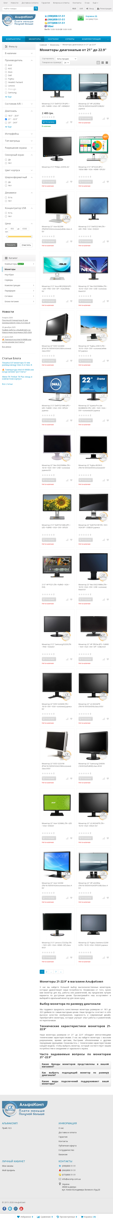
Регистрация (105, 8)
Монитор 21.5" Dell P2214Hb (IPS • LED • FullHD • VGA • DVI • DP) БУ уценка (56, 408)
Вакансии (63, 1154)
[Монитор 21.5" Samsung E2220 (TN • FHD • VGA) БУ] (57, 626)
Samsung (12, 92)
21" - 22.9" (13, 119)
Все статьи (7, 384)
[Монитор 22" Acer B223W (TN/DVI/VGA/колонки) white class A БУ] (57, 208)
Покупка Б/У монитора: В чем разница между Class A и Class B (16, 321)
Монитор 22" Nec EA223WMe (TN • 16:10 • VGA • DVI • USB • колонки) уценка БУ (56, 467)
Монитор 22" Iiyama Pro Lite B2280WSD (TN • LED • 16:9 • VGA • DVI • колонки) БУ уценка (92, 408)
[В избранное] (71, 122)
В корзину (50, 122)
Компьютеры (13, 39)
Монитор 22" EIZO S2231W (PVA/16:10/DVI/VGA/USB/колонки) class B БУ (56, 766)
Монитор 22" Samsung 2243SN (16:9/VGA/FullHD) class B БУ (92, 764)
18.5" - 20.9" (13, 115)
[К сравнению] (67, 122)
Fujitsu (11, 78)
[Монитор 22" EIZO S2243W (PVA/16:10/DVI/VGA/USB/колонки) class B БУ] (57, 328)
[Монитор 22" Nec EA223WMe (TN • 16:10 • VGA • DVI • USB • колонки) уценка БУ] (57, 447)
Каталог (13, 258)
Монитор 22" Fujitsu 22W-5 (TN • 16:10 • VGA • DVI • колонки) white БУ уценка (92, 348)
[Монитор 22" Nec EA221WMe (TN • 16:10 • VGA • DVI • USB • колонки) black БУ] (94, 567)
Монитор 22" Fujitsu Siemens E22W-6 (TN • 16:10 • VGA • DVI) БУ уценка (94, 943)
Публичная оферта (67, 1145)
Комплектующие (91, 39)
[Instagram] (15, 1209)
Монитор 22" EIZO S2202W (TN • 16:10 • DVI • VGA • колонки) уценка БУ (57, 706)
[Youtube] (21, 1209)
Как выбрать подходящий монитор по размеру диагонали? (75, 1074)
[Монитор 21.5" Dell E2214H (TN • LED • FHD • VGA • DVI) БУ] (94, 208)
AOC (10, 68)
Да (9, 159)
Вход (91, 8)
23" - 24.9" (13, 122)
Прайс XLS (7, 1128)
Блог (6, 3)
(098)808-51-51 (56, 16)
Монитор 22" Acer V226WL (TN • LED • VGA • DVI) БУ (57, 824)
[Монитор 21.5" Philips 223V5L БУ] (57, 149)
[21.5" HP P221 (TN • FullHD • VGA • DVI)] (57, 567)
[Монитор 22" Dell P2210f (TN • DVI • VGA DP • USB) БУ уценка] (94, 507)
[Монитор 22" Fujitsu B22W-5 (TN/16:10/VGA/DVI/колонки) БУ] (94, 447)
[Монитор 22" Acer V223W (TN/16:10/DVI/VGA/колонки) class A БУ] (57, 865)
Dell (10, 75)
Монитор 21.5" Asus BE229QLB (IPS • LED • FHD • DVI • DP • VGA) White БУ (56, 288)
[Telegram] (10, 1209)
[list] (102, 62)
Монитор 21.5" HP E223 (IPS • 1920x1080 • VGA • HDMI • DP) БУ (92, 168)
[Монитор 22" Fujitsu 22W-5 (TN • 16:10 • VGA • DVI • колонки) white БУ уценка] (94, 328)
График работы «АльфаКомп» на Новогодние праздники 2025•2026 (17, 331)
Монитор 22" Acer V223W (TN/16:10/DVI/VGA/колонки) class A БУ (57, 885)
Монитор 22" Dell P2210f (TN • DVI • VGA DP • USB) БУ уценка (93, 526)
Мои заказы (7, 1166)
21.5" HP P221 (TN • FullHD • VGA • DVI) (55, 585)
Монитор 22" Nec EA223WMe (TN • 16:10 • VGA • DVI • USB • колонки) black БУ (93, 288)
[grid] (98, 62)
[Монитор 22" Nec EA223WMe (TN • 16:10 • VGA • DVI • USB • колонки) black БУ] (94, 268)
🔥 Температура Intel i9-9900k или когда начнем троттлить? (16, 340)
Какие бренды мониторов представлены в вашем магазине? (75, 1065)
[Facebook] (4, 1209)
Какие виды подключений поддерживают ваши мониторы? (75, 1082)
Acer (10, 65)
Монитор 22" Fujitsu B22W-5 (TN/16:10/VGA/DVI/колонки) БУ (92, 466)
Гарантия (46, 3)
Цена (8, 223)
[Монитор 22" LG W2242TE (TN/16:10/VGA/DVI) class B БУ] (94, 686)
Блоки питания (12, 301)
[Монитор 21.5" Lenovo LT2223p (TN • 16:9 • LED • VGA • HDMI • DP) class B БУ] (57, 925)
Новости (14, 3)
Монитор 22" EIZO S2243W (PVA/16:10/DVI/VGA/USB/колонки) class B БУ (56, 348)
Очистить (26, 245)
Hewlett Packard (15, 82)
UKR (81, 8)
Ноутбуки (53, 39)
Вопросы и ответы (61, 3)
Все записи (6, 347)
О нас (87, 3)
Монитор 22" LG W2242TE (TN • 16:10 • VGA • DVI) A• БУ (91, 824)
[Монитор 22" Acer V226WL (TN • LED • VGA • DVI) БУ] (57, 805)
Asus (10, 72)
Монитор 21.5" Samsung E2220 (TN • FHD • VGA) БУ (56, 645)
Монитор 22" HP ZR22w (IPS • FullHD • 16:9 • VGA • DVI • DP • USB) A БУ (94, 645)
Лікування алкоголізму (36, 1202)
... (108, 39)
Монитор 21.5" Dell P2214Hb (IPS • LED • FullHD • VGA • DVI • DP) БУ (56, 526)
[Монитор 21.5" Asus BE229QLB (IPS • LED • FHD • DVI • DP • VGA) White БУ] (57, 268)
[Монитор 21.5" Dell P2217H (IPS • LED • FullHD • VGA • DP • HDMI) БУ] (57, 86)
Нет (10, 163)
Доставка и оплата (30, 3)
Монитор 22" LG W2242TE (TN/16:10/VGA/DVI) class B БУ (91, 705)
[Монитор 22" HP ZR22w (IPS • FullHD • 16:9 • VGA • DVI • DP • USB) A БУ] (94, 626)
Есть (10, 197)
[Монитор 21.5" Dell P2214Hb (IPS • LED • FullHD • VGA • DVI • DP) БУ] (57, 507)
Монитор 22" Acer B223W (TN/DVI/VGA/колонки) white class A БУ (57, 229)
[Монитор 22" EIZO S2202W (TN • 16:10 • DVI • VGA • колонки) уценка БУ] (57, 686)
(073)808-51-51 (56, 22)
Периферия (10, 290)
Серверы (69, 39)
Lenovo (11, 85)
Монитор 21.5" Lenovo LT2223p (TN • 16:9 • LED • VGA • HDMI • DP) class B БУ (56, 945)
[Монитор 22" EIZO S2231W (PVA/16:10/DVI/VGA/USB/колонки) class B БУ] (57, 746)
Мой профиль (8, 1170)
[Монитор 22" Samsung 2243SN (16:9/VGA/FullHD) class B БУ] (94, 746)
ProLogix (12, 89)
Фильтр (13, 46)
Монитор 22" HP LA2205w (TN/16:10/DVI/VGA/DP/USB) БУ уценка (91, 106)
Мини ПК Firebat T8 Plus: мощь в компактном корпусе (17, 377)
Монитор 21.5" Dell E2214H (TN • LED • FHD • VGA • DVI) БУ (92, 227)
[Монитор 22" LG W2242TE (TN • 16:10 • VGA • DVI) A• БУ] (94, 805)
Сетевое (9, 296)
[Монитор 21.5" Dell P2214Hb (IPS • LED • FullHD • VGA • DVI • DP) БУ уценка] (57, 387)
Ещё (95, 3)
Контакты (77, 3)
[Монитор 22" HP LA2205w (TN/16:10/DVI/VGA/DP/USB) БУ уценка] (94, 86)
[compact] (106, 62)
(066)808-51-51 (56, 19)
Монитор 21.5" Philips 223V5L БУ (55, 167)
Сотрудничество (66, 1150)
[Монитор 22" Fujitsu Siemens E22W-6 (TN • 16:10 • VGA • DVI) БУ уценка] (94, 925)
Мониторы (35, 39)
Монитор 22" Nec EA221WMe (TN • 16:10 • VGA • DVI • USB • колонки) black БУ (93, 587)
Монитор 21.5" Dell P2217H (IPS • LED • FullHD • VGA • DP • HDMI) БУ (56, 104)
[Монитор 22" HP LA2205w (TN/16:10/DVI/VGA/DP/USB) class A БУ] (94, 865)
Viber (50, 26)
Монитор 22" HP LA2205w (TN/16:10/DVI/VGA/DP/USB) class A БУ (93, 885)
